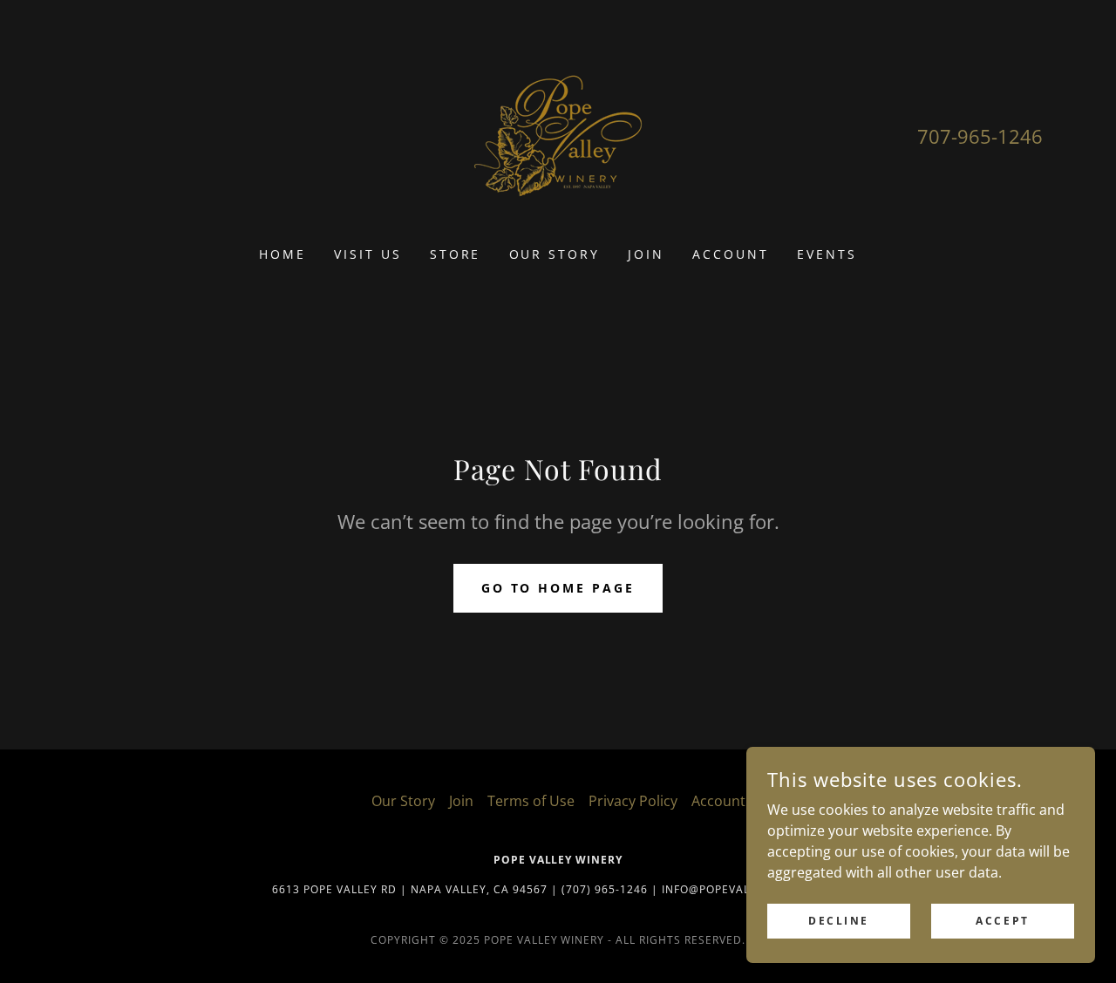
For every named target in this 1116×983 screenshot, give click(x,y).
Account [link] (730, 254)
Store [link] (455, 254)
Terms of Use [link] (531, 800)
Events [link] (827, 254)
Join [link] (646, 254)
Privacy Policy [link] (633, 800)
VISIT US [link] (368, 254)
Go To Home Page (558, 588)
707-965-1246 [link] (980, 136)
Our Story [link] (555, 254)
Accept (1002, 920)
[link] (558, 134)
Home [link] (282, 254)
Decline (838, 920)
